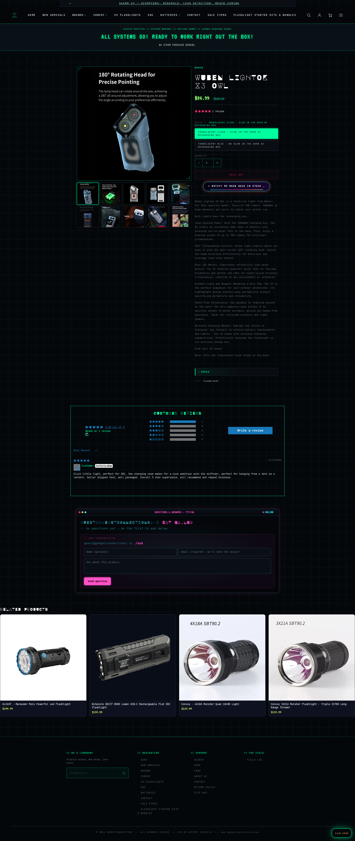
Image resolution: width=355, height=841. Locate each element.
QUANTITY (201, 156)
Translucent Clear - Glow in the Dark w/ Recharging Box (229, 133)
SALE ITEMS (217, 15)
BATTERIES (170, 15)
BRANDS (79, 15)
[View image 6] (88, 216)
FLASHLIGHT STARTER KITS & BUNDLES (265, 15)
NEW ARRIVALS (54, 15)
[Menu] (341, 15)
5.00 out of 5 (114, 427)
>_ (124, 773)
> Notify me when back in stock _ (236, 186)
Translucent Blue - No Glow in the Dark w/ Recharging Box (231, 145)
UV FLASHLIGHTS (127, 15)
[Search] (308, 15)
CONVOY (100, 15)
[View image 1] (88, 193)
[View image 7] (111, 216)
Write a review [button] (250, 430)
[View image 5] (180, 193)
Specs (203, 372)
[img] (81, 460)
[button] (134, 123)
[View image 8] (134, 216)
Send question (97, 581)
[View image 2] (111, 193)
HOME (32, 15)
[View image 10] (180, 216)
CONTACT (194, 15)
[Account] (319, 15)
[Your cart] (330, 15)
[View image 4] (157, 193)
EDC (151, 15)
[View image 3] (134, 193)
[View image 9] (157, 216)
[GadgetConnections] (14, 15)
